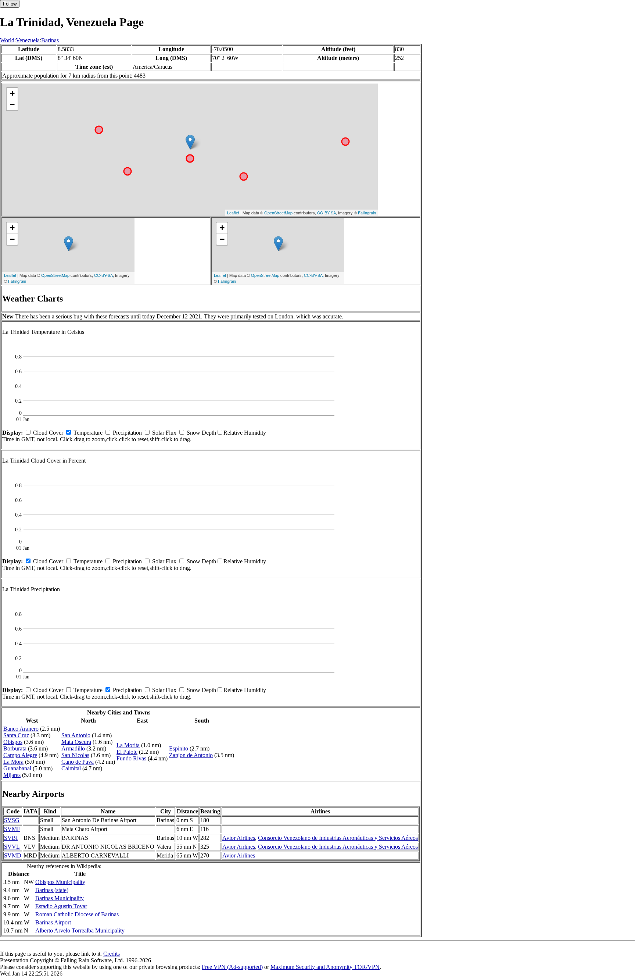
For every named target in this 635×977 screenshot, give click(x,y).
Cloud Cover (48, 432)
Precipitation (127, 432)
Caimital (71, 768)
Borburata (14, 748)
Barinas (50, 40)
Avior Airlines (238, 838)
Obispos (12, 742)
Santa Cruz (16, 735)
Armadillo (73, 748)
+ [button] (12, 93)
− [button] (12, 104)
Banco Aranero (21, 728)
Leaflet (233, 212)
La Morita (128, 745)
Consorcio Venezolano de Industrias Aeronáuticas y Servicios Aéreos (338, 838)
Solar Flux (164, 432)
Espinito (178, 748)
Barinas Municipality (59, 898)
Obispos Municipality (60, 882)
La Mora (13, 762)
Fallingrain (367, 212)
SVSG (11, 820)
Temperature (88, 432)
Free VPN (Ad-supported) (232, 967)
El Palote (126, 752)
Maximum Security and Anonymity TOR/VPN (325, 967)
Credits (111, 954)
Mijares (12, 775)
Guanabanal (17, 768)
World (7, 40)
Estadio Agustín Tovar (61, 906)
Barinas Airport (53, 922)
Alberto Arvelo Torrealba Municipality (80, 930)
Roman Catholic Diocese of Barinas (77, 914)
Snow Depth (201, 432)
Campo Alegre (20, 755)
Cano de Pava (77, 762)
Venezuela (28, 40)
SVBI (11, 838)
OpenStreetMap (278, 212)
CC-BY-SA (326, 212)
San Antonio (75, 735)
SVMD (12, 855)
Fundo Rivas (131, 758)
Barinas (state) (51, 890)
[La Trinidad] (190, 142)
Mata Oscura (76, 742)
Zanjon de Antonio (191, 755)
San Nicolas (75, 755)
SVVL (12, 847)
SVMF (12, 829)
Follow (10, 4)
